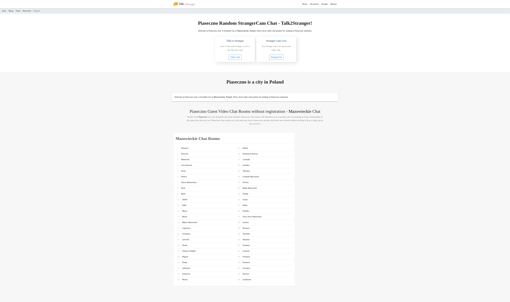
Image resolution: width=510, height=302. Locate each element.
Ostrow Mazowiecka (188, 182)
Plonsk (184, 245)
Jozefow (246, 222)
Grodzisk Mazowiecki (251, 177)
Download (314, 4)
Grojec (245, 200)
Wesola (184, 280)
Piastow (184, 177)
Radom (245, 148)
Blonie (184, 217)
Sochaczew (186, 274)
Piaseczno (203, 117)
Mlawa (184, 211)
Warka (245, 205)
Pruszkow (246, 245)
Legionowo (186, 228)
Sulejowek (186, 268)
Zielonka (246, 165)
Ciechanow (186, 234)
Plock (183, 188)
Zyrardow (246, 268)
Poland (18, 11)
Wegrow (185, 257)
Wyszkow (246, 240)
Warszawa (184, 148)
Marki (183, 194)
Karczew (246, 274)
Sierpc (183, 171)
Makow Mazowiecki (189, 222)
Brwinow (246, 228)
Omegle (324, 4)
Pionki (184, 262)
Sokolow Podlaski (189, 251)
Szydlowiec (247, 280)
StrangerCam (276, 57)
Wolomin (246, 171)
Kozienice (246, 262)
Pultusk (245, 194)
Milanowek (185, 160)
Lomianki (246, 160)
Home (304, 4)
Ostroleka (246, 234)
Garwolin (185, 240)
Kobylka (246, 211)
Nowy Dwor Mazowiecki (252, 217)
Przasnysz (246, 257)
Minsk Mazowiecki (250, 188)
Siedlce (185, 200)
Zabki (184, 205)
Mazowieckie (27, 11)
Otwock (245, 182)
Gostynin (246, 251)
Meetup (333, 4)
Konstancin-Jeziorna (250, 154)
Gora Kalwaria (186, 165)
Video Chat (235, 57)
